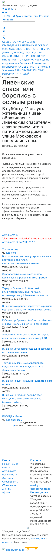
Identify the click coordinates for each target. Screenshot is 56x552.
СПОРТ (34, 41)
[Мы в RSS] (12, 8)
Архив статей (24, 16)
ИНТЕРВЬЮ (27, 45)
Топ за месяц (10, 249)
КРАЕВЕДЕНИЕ (11, 45)
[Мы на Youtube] (9, 8)
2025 (5, 48)
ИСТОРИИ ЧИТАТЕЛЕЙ (15, 73)
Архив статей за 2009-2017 (18, 242)
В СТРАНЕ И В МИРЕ (38, 48)
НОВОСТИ (9, 16)
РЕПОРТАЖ (41, 45)
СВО (39, 52)
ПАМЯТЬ (34, 66)
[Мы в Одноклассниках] (3, 8)
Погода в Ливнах (28, 423)
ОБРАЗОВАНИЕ (11, 56)
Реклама (44, 16)
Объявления (9, 485)
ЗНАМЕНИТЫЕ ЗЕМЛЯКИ (29, 70)
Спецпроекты (10, 481)
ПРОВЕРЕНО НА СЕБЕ (15, 66)
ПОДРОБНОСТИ (30, 56)
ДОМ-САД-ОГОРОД (13, 52)
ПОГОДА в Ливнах (13, 416)
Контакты (8, 19)
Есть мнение (39, 63)
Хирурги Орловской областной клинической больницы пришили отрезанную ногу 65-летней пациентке (25, 292)
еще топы (11, 252)
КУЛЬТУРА (23, 41)
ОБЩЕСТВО (9, 41)
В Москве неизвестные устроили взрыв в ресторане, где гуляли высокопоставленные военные (27, 260)
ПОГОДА (31, 52)
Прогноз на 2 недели (35, 425)
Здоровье (8, 70)
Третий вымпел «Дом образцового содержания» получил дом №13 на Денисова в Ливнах (23, 366)
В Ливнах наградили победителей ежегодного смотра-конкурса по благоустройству (22, 398)
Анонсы (6, 488)
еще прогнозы (14, 419)
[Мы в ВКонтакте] (6, 8)
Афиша (6, 492)
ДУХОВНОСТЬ (17, 48)
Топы (35, 16)
